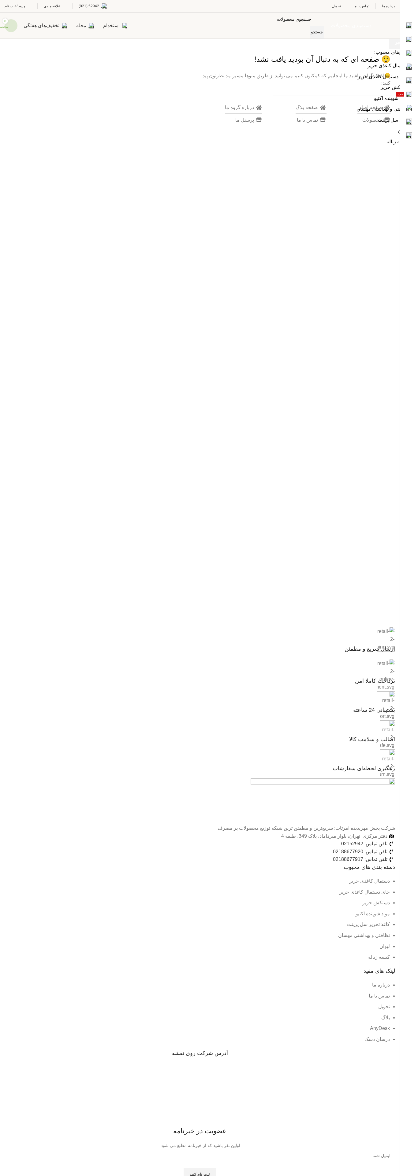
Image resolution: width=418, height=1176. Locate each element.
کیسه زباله (397, 141)
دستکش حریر (394, 87)
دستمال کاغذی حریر (388, 65)
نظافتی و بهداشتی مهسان (382, 109)
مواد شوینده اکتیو (391, 98)
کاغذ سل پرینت (393, 120)
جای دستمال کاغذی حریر (383, 76)
